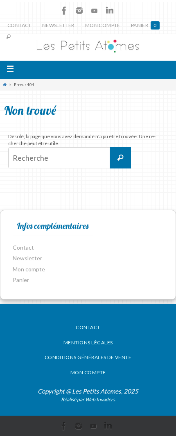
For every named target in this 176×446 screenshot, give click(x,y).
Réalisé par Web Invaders (88, 399)
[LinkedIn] (109, 10)
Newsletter (58, 25)
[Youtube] (94, 10)
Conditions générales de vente (88, 357)
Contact (19, 25)
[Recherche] (120, 157)
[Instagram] (79, 10)
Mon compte (102, 25)
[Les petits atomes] (88, 47)
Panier (144, 25)
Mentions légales (88, 342)
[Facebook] (64, 10)
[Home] (4, 84)
